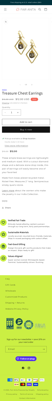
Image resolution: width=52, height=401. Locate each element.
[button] (5, 9)
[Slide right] (32, 85)
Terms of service (26, 394)
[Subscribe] (44, 349)
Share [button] (8, 208)
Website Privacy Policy (16, 309)
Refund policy (42, 390)
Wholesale (10, 291)
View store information (16, 145)
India (4, 90)
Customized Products (16, 297)
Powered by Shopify (26, 390)
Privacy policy (11, 394)
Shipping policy (42, 394)
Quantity (6, 107)
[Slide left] (20, 85)
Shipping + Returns (15, 303)
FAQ (7, 279)
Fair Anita (14, 390)
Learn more (8, 190)
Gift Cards (10, 285)
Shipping (5, 103)
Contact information (27, 398)
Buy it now (26, 129)
